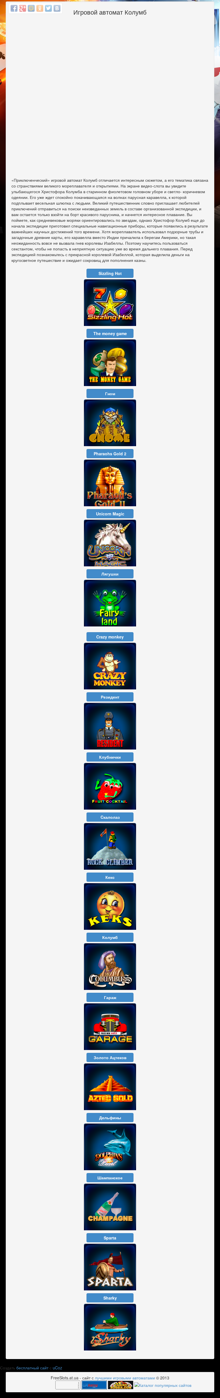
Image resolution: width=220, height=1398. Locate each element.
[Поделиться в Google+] (22, 8)
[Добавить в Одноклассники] (39, 8)
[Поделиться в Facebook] (14, 8)
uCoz (57, 1368)
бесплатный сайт (32, 1368)
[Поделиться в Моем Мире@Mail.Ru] (31, 8)
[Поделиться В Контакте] (57, 8)
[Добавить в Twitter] (48, 8)
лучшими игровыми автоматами (125, 1378)
